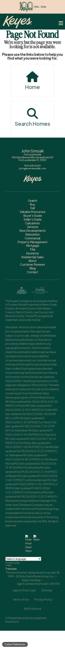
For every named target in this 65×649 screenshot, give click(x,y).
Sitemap (47, 590)
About (32, 260)
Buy (32, 204)
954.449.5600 (32, 165)
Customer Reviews (32, 264)
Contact (32, 272)
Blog (32, 268)
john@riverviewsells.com (32, 168)
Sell (32, 208)
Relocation (32, 234)
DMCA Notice (32, 608)
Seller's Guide (32, 219)
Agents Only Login (24, 590)
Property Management (32, 242)
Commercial (32, 238)
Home (32, 87)
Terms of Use (20, 599)
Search (32, 200)
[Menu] (61, 23)
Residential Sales (32, 257)
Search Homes (32, 123)
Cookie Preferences (15, 644)
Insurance (32, 253)
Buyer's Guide (32, 215)
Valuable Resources (32, 212)
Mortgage (32, 245)
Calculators (32, 223)
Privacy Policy (43, 599)
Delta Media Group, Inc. (40, 576)
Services (32, 227)
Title (32, 249)
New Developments (32, 230)
